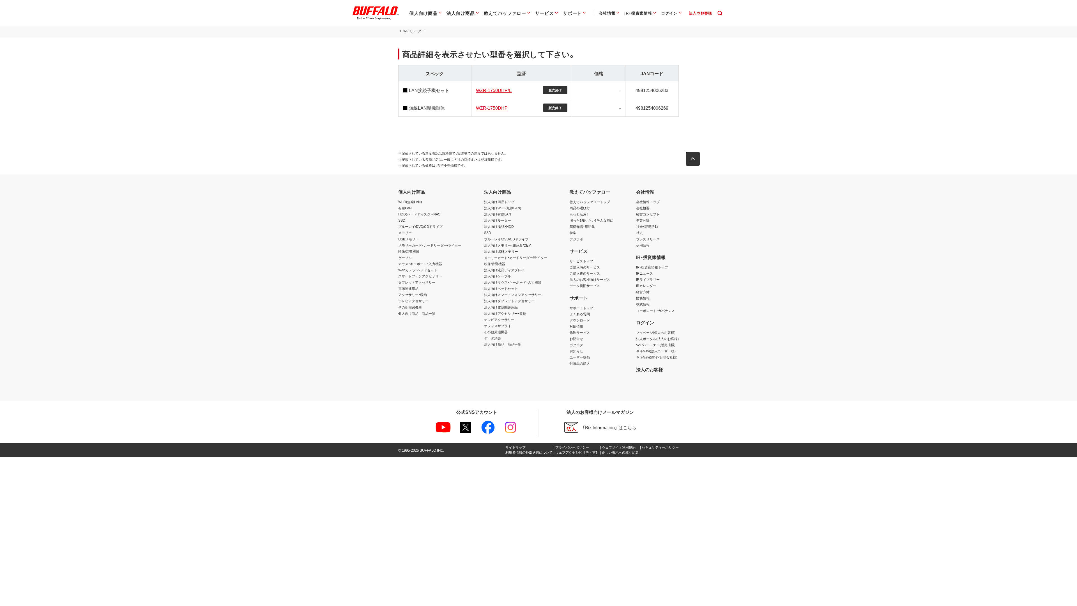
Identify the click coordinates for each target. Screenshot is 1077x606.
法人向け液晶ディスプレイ (504, 269)
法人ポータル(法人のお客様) (657, 338)
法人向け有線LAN (497, 214)
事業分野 (643, 220)
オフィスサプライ (497, 325)
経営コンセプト (648, 214)
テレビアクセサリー (413, 300)
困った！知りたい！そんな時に (591, 220)
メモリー (405, 232)
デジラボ (576, 239)
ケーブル (405, 257)
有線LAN (405, 207)
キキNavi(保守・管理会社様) (656, 357)
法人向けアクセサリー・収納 (505, 313)
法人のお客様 (649, 369)
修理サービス (580, 332)
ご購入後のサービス (585, 273)
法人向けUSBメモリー (501, 251)
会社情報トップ (648, 201)
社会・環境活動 (647, 226)
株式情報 (643, 304)
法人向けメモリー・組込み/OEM (507, 245)
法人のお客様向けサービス (590, 279)
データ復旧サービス (585, 285)
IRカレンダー (646, 285)
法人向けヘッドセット (501, 288)
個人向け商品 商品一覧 (416, 313)
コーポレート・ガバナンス (655, 310)
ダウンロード (580, 320)
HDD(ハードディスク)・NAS (419, 214)
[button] (693, 159)
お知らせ (576, 351)
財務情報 (643, 297)
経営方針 (643, 291)
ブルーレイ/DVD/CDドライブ (420, 226)
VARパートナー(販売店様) (655, 344)
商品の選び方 (580, 207)
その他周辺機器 (410, 307)
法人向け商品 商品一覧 (502, 344)
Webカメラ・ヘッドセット (417, 269)
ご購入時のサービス (585, 267)
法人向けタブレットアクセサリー (509, 300)
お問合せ (576, 338)
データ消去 (492, 338)
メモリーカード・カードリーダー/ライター (429, 245)
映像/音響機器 (408, 251)
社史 (639, 232)
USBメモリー (408, 239)
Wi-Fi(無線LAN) (410, 201)
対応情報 (576, 326)
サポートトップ (581, 307)
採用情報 (643, 245)
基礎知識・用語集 (582, 226)
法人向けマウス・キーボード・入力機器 (512, 282)
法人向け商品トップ (499, 201)
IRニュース (644, 273)
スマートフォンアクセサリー (420, 276)
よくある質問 (580, 313)
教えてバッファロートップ (590, 201)
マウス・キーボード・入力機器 (420, 263)
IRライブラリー (648, 279)
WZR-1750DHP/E (494, 90)
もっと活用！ (579, 214)
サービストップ (581, 260)
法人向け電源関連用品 (501, 307)
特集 (573, 232)
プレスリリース (648, 239)
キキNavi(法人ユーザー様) (656, 351)
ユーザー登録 (580, 357)
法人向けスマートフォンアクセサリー (512, 294)
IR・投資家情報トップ (652, 267)
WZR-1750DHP (492, 107)
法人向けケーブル (497, 276)
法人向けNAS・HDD (499, 226)
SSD (401, 220)
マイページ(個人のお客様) (655, 332)
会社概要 (643, 207)
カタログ (576, 344)
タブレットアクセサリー (416, 282)
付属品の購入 (580, 363)
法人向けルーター (497, 220)
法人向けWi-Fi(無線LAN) (502, 207)
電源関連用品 (408, 288)
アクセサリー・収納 (412, 294)
